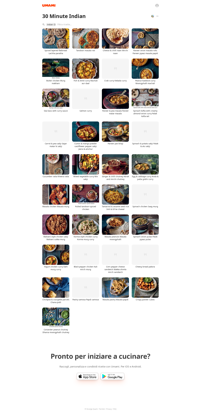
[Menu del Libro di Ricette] (157, 16)
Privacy (109, 409)
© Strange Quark (91, 409)
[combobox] (106, 24)
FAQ (114, 409)
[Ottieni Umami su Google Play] (112, 376)
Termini (102, 409)
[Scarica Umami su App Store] (87, 376)
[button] (51, 24)
